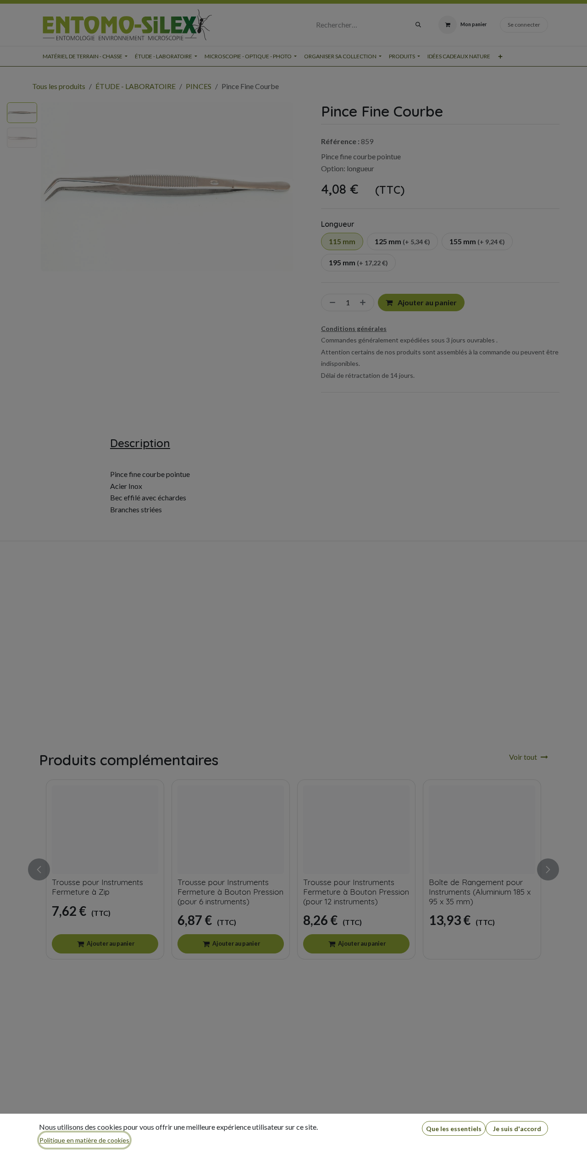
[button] (454, 1128)
